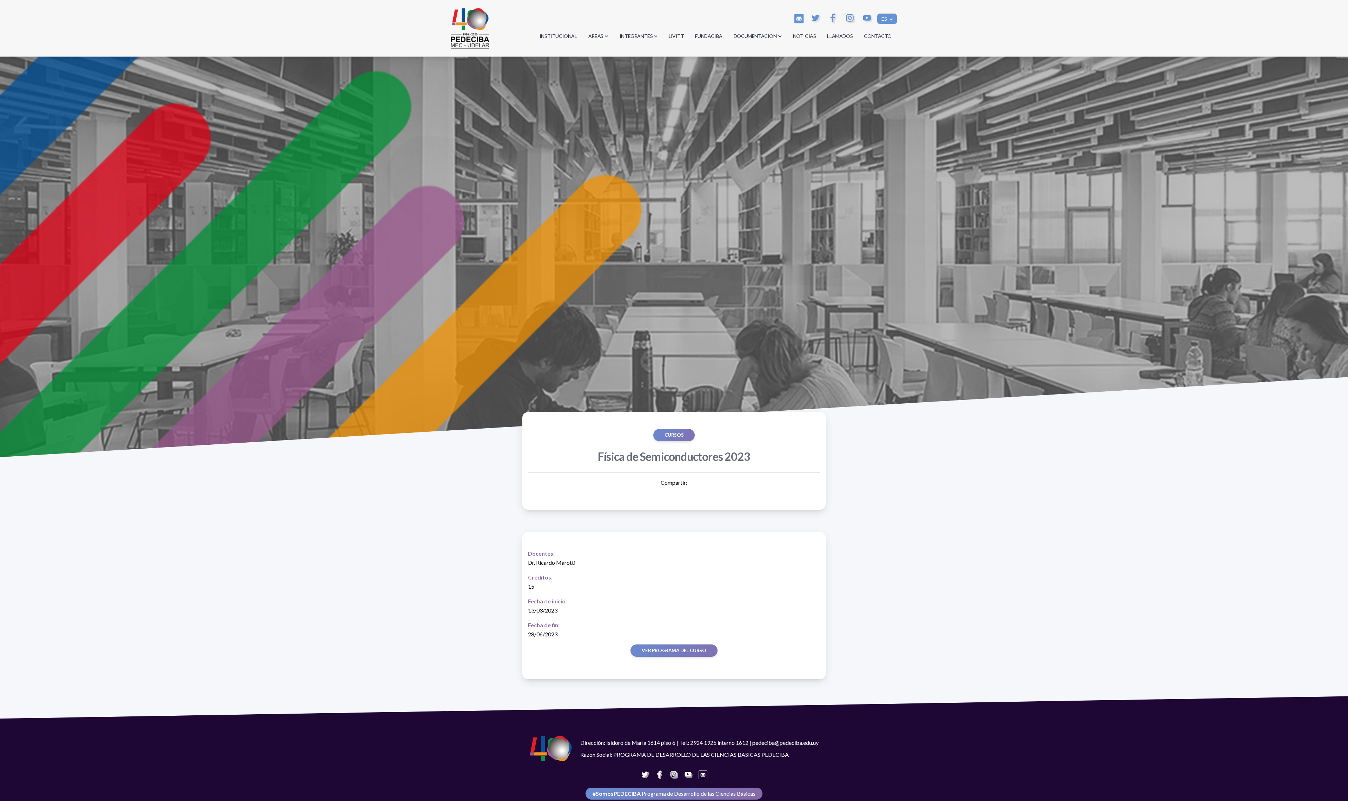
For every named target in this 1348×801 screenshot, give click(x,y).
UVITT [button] (676, 36)
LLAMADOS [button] (840, 36)
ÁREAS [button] (595, 36)
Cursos (674, 435)
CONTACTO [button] (878, 36)
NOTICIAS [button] (804, 36)
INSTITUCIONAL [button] (558, 36)
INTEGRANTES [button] (636, 36)
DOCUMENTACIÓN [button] (755, 36)
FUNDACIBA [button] (708, 36)
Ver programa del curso (674, 650)
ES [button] (884, 19)
